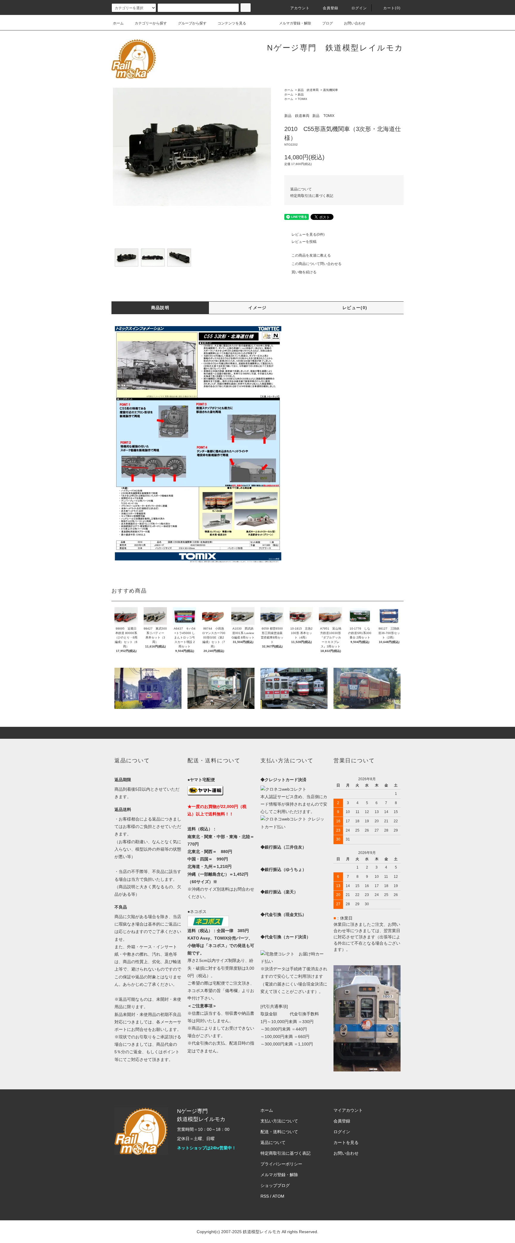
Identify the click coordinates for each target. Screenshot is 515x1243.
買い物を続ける (304, 272)
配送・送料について (279, 1131)
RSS (264, 1196)
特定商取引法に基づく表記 (311, 196)
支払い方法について (279, 1121)
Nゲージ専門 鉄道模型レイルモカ (335, 47)
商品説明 (160, 307)
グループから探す (192, 23)
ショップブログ (275, 1185)
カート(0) (392, 8)
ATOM (278, 1196)
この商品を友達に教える (311, 255)
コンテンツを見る (232, 23)
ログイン (359, 8)
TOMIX (302, 99)
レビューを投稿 (304, 242)
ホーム (118, 23)
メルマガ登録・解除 (295, 23)
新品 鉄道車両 (308, 90)
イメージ (257, 307)
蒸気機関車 (330, 90)
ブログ (327, 23)
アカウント (300, 8)
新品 (301, 94)
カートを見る (346, 1142)
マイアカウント (348, 1110)
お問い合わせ (354, 23)
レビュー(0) (354, 307)
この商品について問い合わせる (316, 264)
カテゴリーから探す (151, 23)
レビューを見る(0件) (308, 234)
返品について (301, 189)
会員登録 (331, 8)
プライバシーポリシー (281, 1164)
